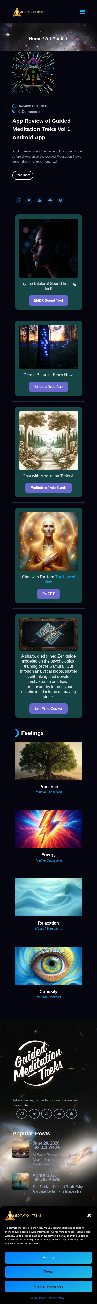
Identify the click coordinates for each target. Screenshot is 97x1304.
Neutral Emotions (48, 997)
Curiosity (48, 991)
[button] (89, 1215)
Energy (48, 855)
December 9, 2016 (32, 106)
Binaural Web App (48, 387)
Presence (48, 786)
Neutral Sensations (48, 929)
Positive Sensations (48, 792)
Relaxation (48, 923)
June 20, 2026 (46, 1143)
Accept (49, 1257)
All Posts (55, 38)
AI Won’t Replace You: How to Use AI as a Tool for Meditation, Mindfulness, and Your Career (59, 1159)
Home (35, 38)
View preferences (48, 1286)
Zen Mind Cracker (48, 708)
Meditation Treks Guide (49, 488)
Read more (23, 175)
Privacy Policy (56, 1297)
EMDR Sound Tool (48, 300)
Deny (48, 1272)
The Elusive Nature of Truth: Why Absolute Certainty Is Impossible (58, 1189)
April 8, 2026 (45, 1175)
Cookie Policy (38, 1297)
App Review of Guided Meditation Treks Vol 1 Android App (41, 129)
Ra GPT (48, 594)
